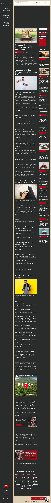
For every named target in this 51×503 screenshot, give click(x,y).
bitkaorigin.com (18, 55)
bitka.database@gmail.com (6, 498)
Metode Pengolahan (6, 13)
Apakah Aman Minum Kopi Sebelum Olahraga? (25, 221)
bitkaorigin (38, 2)
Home (6, 8)
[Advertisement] (32, 18)
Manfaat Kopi (6, 25)
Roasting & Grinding (6, 15)
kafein (16, 97)
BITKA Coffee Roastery (23, 404)
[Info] (16, 476)
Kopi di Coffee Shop (6, 19)
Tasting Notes (6, 17)
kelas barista (19, 435)
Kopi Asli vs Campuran (6, 23)
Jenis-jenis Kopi (6, 10)
